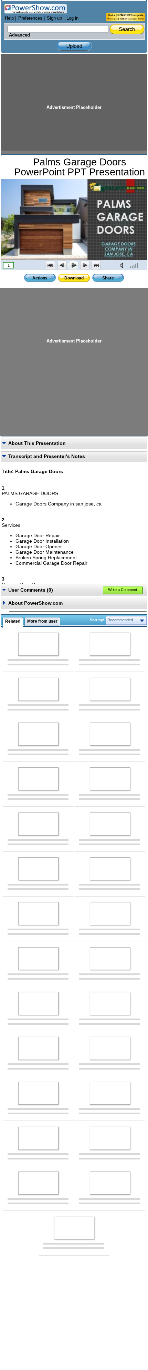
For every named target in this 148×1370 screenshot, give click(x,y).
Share (108, 278)
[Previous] (62, 265)
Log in (72, 18)
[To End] (96, 265)
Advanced (19, 35)
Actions (39, 278)
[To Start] (50, 265)
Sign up (54, 18)
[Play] (73, 265)
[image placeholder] (38, 644)
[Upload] (74, 46)
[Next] (85, 265)
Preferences (30, 18)
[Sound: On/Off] (122, 265)
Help (9, 18)
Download (74, 278)
